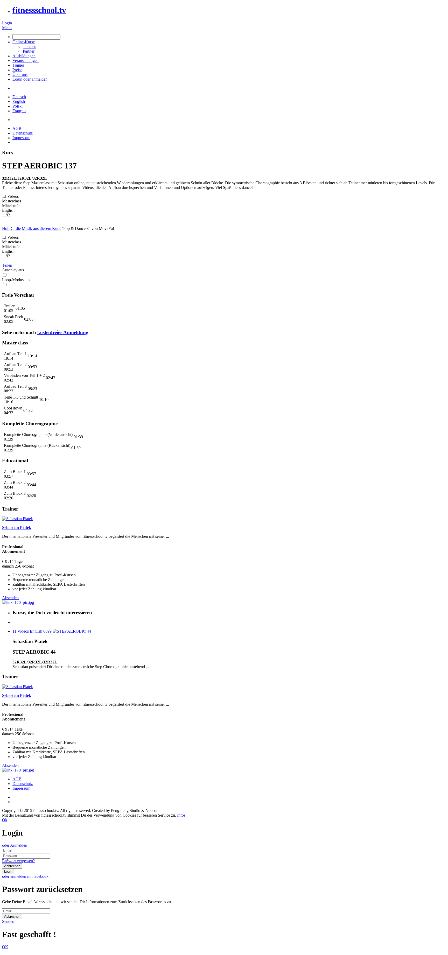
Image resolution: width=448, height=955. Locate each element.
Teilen (7, 265)
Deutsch (19, 97)
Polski (17, 106)
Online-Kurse (23, 42)
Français (19, 111)
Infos (181, 815)
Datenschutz (22, 133)
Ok (4, 820)
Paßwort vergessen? (18, 861)
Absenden (10, 598)
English (18, 101)
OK (5, 947)
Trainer (18, 65)
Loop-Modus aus (16, 280)
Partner (28, 51)
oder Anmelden (14, 845)
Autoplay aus (13, 270)
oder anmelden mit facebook (25, 876)
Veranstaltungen (25, 60)
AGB (17, 128)
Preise (17, 70)
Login (7, 23)
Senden (8, 921)
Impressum (21, 138)
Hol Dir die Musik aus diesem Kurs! (31, 228)
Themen (29, 46)
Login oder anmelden (29, 79)
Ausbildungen (24, 56)
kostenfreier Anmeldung (62, 332)
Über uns (19, 74)
